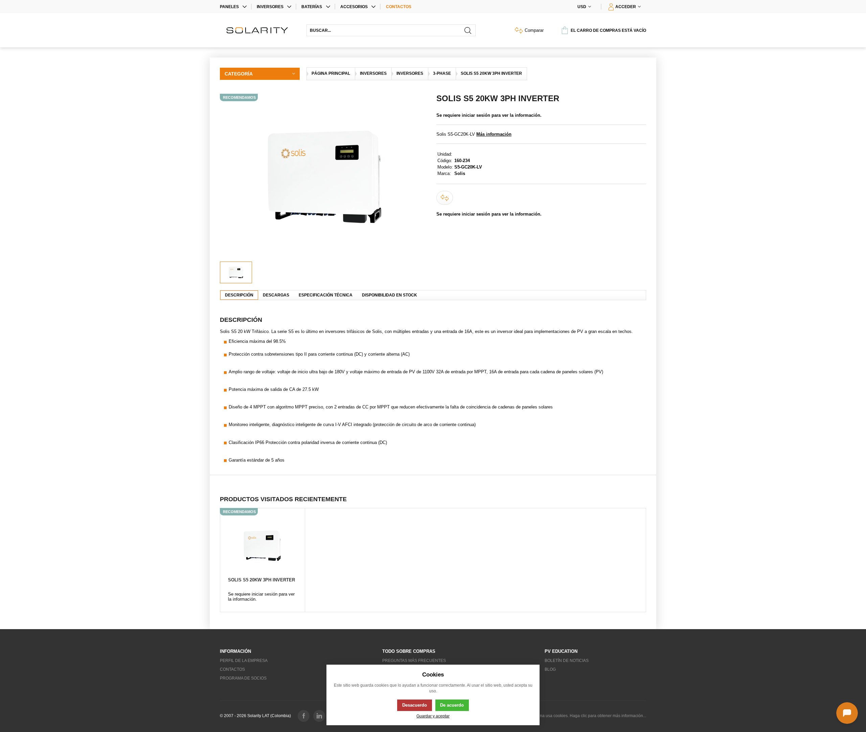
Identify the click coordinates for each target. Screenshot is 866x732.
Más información (493, 134)
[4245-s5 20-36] (325, 178)
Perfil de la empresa (244, 660)
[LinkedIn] (319, 716)
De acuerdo (452, 705)
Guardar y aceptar (433, 716)
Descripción (239, 295)
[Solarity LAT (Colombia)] (260, 30)
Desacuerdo (414, 705)
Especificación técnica (325, 295)
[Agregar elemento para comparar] (444, 198)
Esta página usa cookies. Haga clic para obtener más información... (584, 715)
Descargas (276, 295)
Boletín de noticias (567, 660)
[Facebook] (304, 716)
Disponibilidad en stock (389, 295)
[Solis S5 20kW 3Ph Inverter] (262, 545)
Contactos (398, 6)
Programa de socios (243, 678)
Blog (550, 669)
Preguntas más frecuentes (414, 660)
